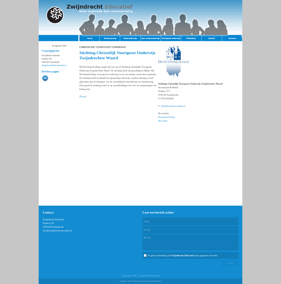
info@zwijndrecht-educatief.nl (54, 65)
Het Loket (162, 120)
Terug (83, 96)
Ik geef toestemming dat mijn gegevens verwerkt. (183, 255)
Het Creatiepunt (155, 281)
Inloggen (123, 281)
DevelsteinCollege (166, 117)
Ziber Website (133, 281)
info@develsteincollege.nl (173, 106)
